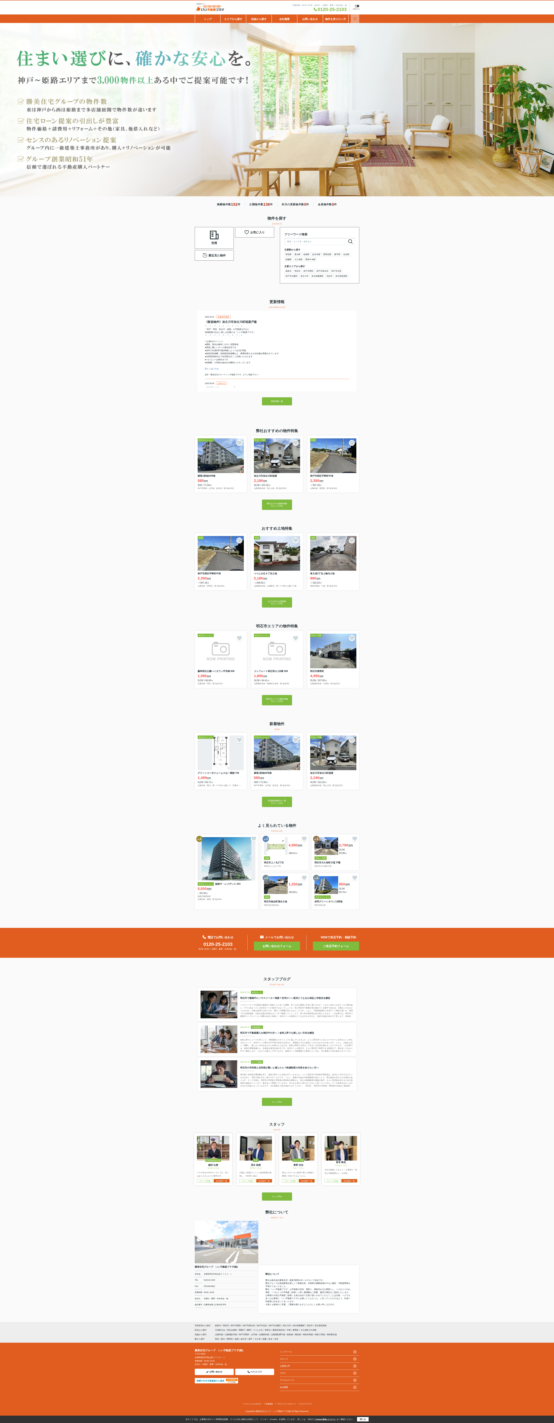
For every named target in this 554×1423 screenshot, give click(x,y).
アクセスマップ (287, 1380)
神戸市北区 (336, 271)
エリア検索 (205, 234)
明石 (217, 1339)
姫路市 (289, 271)
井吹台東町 (232, 1330)
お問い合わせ (310, 19)
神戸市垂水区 (322, 271)
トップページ (286, 1352)
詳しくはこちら (212, 368)
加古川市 (305, 276)
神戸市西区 (308, 271)
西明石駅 (327, 254)
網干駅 (337, 254)
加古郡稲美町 (341, 276)
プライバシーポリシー (286, 1404)
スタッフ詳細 (204, 1181)
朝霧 (264, 1339)
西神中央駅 (310, 259)
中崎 (289, 1330)
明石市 (297, 271)
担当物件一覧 (221, 1181)
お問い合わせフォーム (277, 946)
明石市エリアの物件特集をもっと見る (277, 700)
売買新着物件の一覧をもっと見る (277, 801)
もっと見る (277, 1102)
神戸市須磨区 (292, 276)
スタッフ (284, 1359)
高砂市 (329, 276)
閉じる (363, 1419)
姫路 (237, 1339)
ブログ (283, 1373)
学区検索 (223, 241)
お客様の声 (285, 1366)
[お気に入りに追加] (239, 443)
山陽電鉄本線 (231, 1334)
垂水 (223, 1339)
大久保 (257, 1339)
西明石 (230, 1339)
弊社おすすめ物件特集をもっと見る (277, 504)
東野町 (296, 1330)
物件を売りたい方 (335, 19)
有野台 (268, 1330)
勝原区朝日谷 (279, 1330)
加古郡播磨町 (317, 276)
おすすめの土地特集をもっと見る (277, 602)
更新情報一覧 (277, 401)
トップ (208, 19)
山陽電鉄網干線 (278, 1334)
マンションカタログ (253, 1404)
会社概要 (284, 19)
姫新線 (290, 1334)
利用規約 (269, 1404)
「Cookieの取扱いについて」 (325, 1419)
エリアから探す (233, 19)
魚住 (270, 1339)
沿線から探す (259, 19)
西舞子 (242, 1330)
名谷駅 (346, 254)
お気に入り (257, 232)
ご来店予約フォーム (336, 946)
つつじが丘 (258, 1330)
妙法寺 (244, 1339)
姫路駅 (306, 254)
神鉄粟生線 (332, 1334)
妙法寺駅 (316, 254)
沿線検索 (223, 234)
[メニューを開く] (355, 19)
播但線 (298, 1334)
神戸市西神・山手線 (248, 1334)
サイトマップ (305, 1404)
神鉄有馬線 (308, 1334)
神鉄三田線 (320, 1334)
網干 (251, 1339)
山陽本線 (219, 1334)
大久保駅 (298, 259)
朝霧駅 (289, 259)
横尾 (249, 1330)
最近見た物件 (217, 255)
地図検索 (205, 241)
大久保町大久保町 (309, 1330)
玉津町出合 (220, 1330)
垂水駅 (297, 254)
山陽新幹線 (264, 1334)
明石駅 (289, 254)
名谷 (276, 1339)
